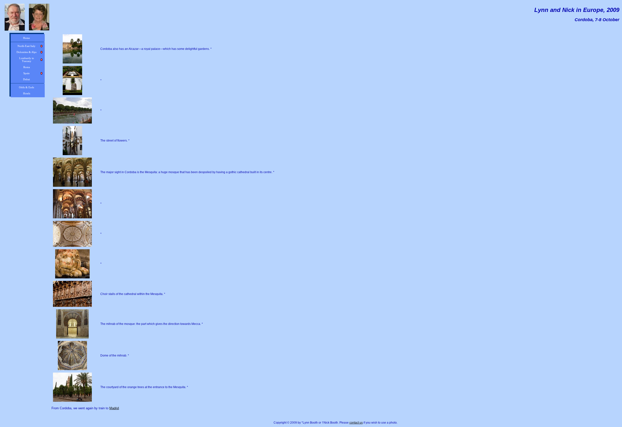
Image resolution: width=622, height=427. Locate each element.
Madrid (114, 408)
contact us (356, 422)
